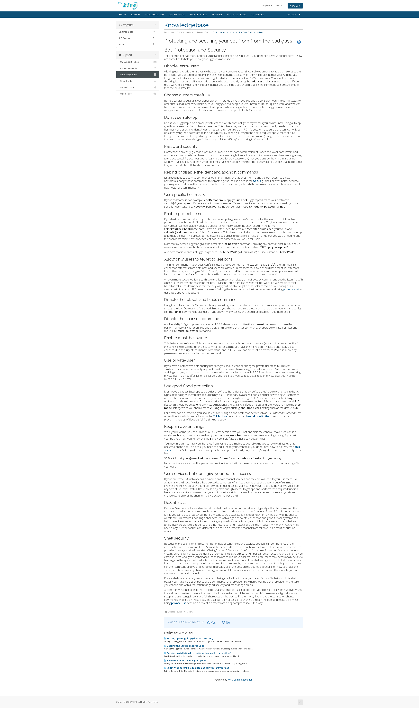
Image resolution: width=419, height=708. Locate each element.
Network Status (198, 14)
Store (134, 14)
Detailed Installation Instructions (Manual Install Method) (198, 653)
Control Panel (177, 14)
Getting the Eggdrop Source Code (185, 645)
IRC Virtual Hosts (236, 14)
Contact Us (257, 14)
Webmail (217, 14)
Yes (213, 622)
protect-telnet (291, 289)
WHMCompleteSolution (240, 679)
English (266, 5)
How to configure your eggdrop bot (186, 660)
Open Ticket (125, 93)
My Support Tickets (129, 61)
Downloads (125, 80)
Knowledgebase (154, 14)
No (227, 622)
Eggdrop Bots (203, 32)
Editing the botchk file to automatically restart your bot (197, 667)
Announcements (128, 68)
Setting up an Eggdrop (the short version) (189, 638)
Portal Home (170, 32)
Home (122, 14)
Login (279, 5)
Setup (257, 181)
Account (293, 14)
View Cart (295, 5)
